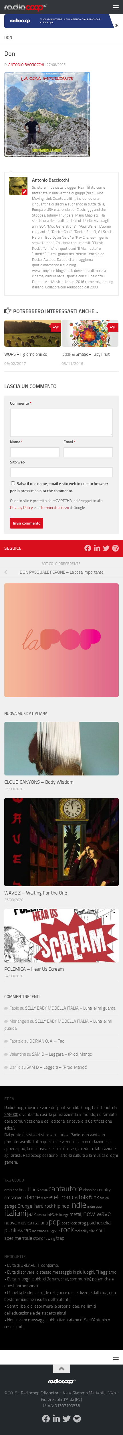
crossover (14, 1197)
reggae (53, 1230)
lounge (64, 1215)
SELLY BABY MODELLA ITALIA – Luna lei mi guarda (70, 1008)
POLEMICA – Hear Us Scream (34, 969)
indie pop (94, 1206)
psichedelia (99, 1223)
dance (32, 1197)
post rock (69, 1223)
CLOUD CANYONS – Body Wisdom (39, 782)
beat (23, 1189)
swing (50, 1238)
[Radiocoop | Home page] (33, 7)
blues (33, 1189)
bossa (43, 1190)
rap (27, 1230)
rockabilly (81, 1231)
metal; (76, 1214)
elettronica (63, 1197)
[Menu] (116, 7)
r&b (20, 1231)
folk (83, 1197)
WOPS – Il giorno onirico (25, 354)
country (104, 1189)
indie (78, 1205)
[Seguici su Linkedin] (97, 548)
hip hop (61, 1206)
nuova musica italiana (26, 1223)
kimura (41, 1215)
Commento (20, 403)
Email (70, 442)
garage (10, 1206)
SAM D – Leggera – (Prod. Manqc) (62, 1054)
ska (92, 1230)
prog (82, 1223)
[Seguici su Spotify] (115, 548)
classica (89, 1189)
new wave (97, 1214)
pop (55, 1221)
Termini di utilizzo (54, 507)
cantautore (65, 1188)
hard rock (43, 1206)
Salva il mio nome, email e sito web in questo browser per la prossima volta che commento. (59, 487)
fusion (104, 1198)
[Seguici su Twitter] (106, 548)
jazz (31, 1214)
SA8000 (11, 1114)
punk (10, 1230)
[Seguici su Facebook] (87, 548)
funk (94, 1197)
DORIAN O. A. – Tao (46, 1041)
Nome (16, 442)
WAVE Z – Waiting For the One (35, 893)
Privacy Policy (21, 507)
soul (100, 1230)
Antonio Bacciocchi (26, 65)
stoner (39, 1238)
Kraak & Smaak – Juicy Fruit (85, 354)
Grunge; (25, 1206)
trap (60, 1238)
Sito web (17, 462)
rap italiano (39, 1231)
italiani (15, 1213)
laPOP (52, 1214)
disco (44, 1198)
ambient (11, 1189)
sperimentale (18, 1238)
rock (67, 1229)
